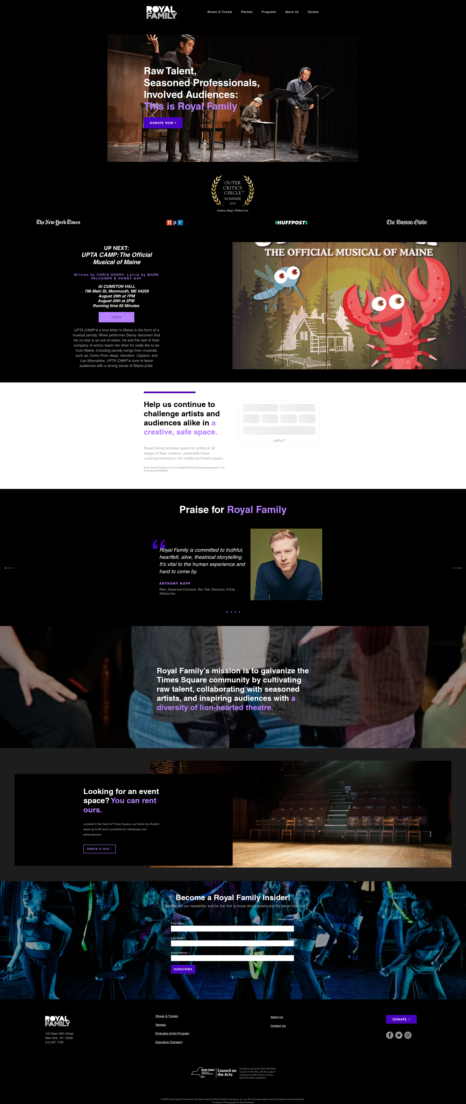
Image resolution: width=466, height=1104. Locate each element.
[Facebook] (389, 1035)
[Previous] (9, 568)
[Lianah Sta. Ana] (239, 612)
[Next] (456, 568)
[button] (269, 11)
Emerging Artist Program (172, 1033)
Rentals (160, 1025)
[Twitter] (398, 1035)
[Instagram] (408, 1035)
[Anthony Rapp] (226, 612)
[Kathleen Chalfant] (235, 612)
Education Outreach (168, 1042)
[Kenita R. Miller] (230, 612)
